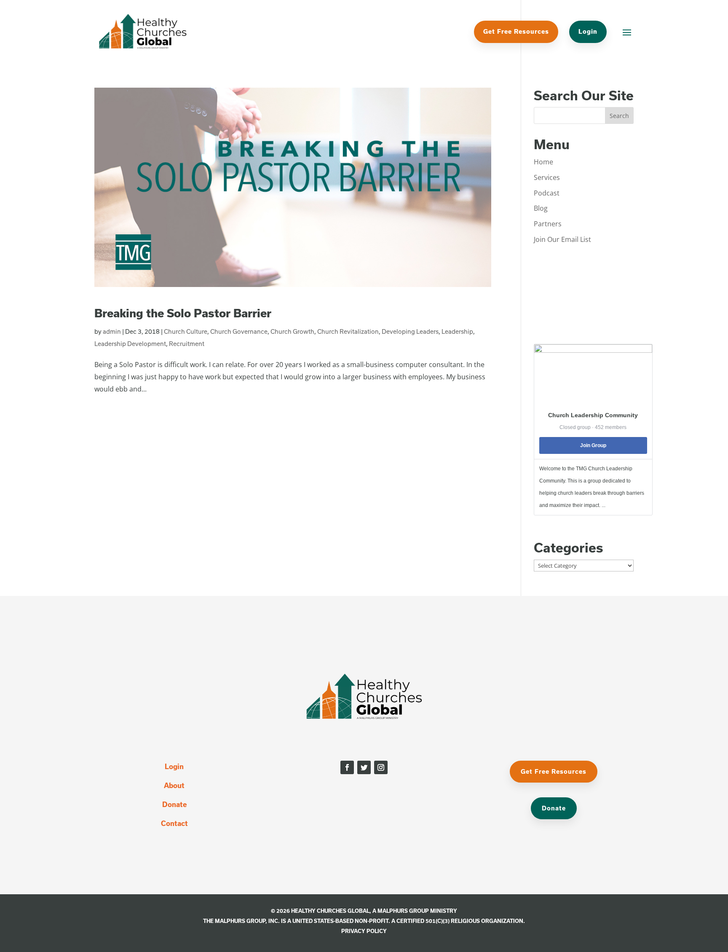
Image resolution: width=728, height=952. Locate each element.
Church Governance (239, 331)
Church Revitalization (348, 331)
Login (587, 31)
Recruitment (186, 343)
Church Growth (292, 331)
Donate (174, 804)
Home (543, 161)
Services (547, 177)
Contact (174, 823)
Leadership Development (130, 343)
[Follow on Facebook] (347, 767)
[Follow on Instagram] (381, 767)
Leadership (457, 331)
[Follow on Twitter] (364, 767)
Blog (541, 208)
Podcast (546, 193)
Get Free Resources (516, 31)
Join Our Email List (562, 239)
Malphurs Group (403, 911)
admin (112, 331)
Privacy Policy (364, 931)
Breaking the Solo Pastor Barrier (182, 312)
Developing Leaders (410, 331)
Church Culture (185, 331)
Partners (548, 223)
